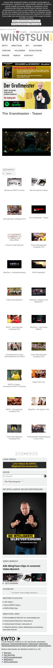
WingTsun (7, 653)
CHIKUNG (6, 50)
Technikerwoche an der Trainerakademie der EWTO (14, 356)
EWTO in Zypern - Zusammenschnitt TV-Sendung (14, 385)
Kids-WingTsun (9, 655)
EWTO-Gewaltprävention (13, 657)
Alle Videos (8, 602)
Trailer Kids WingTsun (14, 300)
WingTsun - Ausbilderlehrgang (14, 272)
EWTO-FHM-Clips (11, 608)
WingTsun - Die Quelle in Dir (38, 409)
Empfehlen (10, 170)
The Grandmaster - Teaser (38, 218)
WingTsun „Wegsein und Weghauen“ (39, 301)
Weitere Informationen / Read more (26, 21)
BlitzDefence (8, 659)
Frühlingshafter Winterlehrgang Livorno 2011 (38, 438)
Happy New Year (38, 382)
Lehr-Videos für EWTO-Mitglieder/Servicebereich (25, 465)
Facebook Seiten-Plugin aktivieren (24, 593)
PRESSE (5, 55)
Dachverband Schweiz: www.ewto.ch (18, 624)
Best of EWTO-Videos (12, 605)
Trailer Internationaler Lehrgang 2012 (39, 356)
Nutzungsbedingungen (19, 644)
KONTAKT (28, 55)
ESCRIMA (37, 46)
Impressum (5, 644)
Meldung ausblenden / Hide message (26, 24)
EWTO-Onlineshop (11, 662)
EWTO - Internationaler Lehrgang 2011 (14, 410)
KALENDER (20, 50)
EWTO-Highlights (38, 272)
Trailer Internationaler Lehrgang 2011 (14, 438)
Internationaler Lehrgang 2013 (14, 219)
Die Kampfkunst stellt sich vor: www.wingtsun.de (22, 618)
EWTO (5, 46)
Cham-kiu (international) (14, 245)
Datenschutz (33, 644)
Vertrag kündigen (44, 646)
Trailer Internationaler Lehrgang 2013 (39, 246)
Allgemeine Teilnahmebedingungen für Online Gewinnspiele (24, 645)
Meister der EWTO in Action (14, 190)
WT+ (28, 46)
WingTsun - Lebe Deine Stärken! (38, 328)
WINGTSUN (16, 46)
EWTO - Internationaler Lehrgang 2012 (14, 328)
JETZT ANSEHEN (11, 583)
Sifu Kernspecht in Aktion (38, 190)
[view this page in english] (21, 32)
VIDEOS (16, 55)
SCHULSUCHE (35, 50)
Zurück (8, 174)
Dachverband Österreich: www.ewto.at (18, 621)
